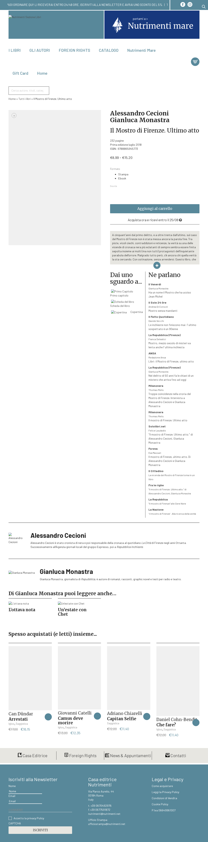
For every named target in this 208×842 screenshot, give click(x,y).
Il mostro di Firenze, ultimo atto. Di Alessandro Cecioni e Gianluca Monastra (169, 457)
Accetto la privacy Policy (29, 818)
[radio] (158, 174)
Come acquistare (162, 786)
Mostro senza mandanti (162, 306)
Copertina (136, 312)
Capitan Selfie (121, 718)
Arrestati (18, 719)
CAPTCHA (15, 823)
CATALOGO (108, 50)
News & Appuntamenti (130, 755)
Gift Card (20, 73)
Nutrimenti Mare (141, 50)
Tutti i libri (24, 98)
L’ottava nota (22, 609)
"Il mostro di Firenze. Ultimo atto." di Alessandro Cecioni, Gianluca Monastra (170, 434)
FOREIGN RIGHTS (74, 50)
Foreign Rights (82, 755)
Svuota (113, 186)
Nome (12, 786)
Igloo (11, 723)
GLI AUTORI (39, 50)
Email (12, 796)
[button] (48, 716)
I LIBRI (15, 50)
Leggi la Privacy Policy (165, 792)
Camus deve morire (70, 720)
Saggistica (22, 723)
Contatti (178, 755)
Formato (115, 169)
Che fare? (166, 724)
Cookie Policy (160, 804)
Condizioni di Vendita (164, 798)
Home (42, 73)
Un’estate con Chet (72, 612)
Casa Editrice (34, 755)
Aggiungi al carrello (154, 208)
